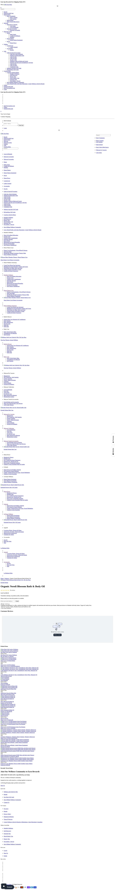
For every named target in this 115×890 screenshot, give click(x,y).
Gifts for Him (13, 58)
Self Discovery (13, 75)
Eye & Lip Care (8, 394)
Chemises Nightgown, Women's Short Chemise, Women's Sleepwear (18, 732)
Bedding (12, 37)
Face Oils (6, 391)
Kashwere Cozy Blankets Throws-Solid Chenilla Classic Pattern (16, 760)
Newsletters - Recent (15, 81)
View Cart (21, 125)
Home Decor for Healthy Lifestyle (12, 469)
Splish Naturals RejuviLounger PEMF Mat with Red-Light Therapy (17, 751)
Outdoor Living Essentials (10, 474)
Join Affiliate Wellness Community (15, 82)
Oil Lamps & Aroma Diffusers (11, 471)
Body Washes (7, 321)
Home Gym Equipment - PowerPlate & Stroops (15, 250)
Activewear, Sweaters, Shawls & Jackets (14, 531)
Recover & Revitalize (9, 243)
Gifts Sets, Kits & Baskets (16, 54)
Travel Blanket (4, 680)
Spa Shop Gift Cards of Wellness (9, 652)
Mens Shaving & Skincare (10, 395)
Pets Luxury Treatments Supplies (12, 463)
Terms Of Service (8, 819)
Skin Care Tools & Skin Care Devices (13, 403)
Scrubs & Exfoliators (9, 384)
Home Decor (13, 43)
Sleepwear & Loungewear (10, 533)
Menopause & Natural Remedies (12, 242)
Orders (5, 85)
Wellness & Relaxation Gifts (17, 55)
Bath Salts (6, 326)
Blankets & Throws (8, 457)
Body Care (6, 356)
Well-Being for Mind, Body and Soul (13, 268)
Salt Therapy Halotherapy (10, 245)
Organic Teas (7, 236)
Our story (6, 808)
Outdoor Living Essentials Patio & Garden (14, 464)
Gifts (5, 51)
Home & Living (8, 31)
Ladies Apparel (14, 47)
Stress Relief (7, 241)
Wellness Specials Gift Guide (14, 68)
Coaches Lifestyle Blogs (13, 72)
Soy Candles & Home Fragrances (12, 460)
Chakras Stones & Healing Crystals (12, 269)
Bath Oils (6, 325)
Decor (8, 41)
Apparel (6, 552)
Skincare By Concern (9, 414)
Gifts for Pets (13, 64)
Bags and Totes (7, 541)
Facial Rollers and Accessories (11, 402)
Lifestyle (6, 504)
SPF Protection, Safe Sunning (11, 377)
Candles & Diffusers (15, 36)
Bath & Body (7, 14)
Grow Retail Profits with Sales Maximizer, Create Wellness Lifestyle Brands (25, 83)
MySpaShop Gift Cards (13, 69)
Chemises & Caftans (9, 534)
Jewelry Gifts (13, 59)
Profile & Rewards (8, 86)
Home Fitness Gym (8, 290)
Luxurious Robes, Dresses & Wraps (12, 530)
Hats (5, 542)
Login (5, 89)
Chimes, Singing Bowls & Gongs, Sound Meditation (17, 472)
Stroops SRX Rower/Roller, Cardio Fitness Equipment (14, 742)
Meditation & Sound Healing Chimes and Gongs (16, 266)
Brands (5, 12)
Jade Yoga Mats (8, 251)
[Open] (3, 886)
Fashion (6, 44)
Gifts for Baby (13, 65)
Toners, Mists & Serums (10, 380)
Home (8, 33)
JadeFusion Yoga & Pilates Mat (8, 689)
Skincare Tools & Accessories (11, 441)
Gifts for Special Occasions (13, 52)
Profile (5, 856)
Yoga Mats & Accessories (10, 480)
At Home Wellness (8, 514)
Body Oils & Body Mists (10, 332)
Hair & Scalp (7, 323)
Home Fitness (10, 38)
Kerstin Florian (4, 582)
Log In (5, 850)
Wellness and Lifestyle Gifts (11, 791)
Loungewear (10, 45)
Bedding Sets (7, 458)
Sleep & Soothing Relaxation (11, 235)
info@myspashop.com (9, 88)
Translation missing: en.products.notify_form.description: (15, 595)
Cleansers (6, 381)
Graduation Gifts (14, 67)
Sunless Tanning (8, 378)
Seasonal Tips (13, 79)
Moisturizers (7, 376)
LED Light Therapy (9, 405)
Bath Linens (13, 34)
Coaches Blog (7, 71)
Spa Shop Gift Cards (9, 797)
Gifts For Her (13, 57)
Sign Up (6, 853)
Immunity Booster (8, 239)
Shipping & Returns (9, 816)
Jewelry (12, 50)
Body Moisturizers (8, 322)
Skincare (6, 23)
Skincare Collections (9, 428)
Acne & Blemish (14, 27)
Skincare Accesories (12, 28)
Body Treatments (11, 16)
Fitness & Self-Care (8, 13)
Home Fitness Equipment (16, 40)
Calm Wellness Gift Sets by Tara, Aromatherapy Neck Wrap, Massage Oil (19, 670)
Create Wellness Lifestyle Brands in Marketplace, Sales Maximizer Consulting (23, 822)
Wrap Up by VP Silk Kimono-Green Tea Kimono (13, 724)
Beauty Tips (13, 76)
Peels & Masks (7, 383)
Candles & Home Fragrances (11, 271)
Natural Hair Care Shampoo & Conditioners (15, 319)
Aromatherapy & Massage (10, 333)
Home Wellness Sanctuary (10, 305)
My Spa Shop (8, 884)
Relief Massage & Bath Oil (7, 707)
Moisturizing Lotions (9, 396)
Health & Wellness (14, 74)
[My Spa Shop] (8, 4)
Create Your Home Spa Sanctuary (12, 265)
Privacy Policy (7, 814)
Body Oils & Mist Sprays (13, 21)
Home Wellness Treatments (10, 254)
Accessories (10, 48)
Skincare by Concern (12, 24)
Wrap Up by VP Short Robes (8, 660)
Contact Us (6, 802)
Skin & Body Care (14, 78)
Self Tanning (13, 19)
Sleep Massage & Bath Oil (7, 698)
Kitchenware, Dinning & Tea (11, 461)
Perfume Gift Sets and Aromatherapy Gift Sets (21, 62)
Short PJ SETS (4, 715)
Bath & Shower (8, 344)
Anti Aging (13, 26)
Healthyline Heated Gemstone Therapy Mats (15, 253)
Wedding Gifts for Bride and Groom (19, 61)
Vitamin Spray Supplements (11, 238)
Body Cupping (13, 17)
